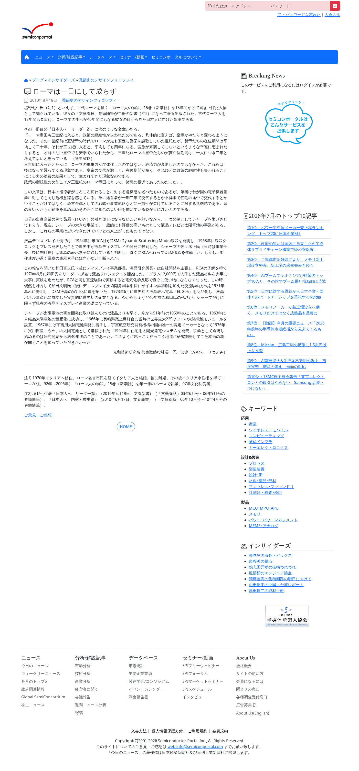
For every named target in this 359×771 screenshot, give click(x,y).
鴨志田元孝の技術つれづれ (272, 567)
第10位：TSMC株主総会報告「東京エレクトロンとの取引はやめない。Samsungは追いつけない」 (286, 382)
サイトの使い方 (250, 673)
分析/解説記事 (69, 57)
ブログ (38, 80)
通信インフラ (260, 441)
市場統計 (136, 665)
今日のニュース (35, 665)
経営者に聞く (86, 689)
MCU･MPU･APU (264, 508)
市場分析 (83, 665)
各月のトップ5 (34, 681)
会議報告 (83, 697)
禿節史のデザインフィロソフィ (106, 80)
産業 (253, 424)
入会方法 (332, 14)
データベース (101, 57)
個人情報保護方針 (167, 731)
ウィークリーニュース (40, 673)
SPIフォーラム (195, 673)
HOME (126, 426)
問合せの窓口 (248, 689)
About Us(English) (252, 713)
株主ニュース (33, 704)
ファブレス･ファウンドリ (271, 486)
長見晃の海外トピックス (270, 555)
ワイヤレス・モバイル (268, 430)
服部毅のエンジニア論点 (270, 573)
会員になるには (250, 681)
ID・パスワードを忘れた (299, 14)
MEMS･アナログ (263, 525)
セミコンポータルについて (174, 57)
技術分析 (83, 673)
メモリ (255, 514)
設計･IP (255, 475)
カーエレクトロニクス (268, 447)
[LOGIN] (335, 6)
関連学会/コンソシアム (149, 681)
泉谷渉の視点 (260, 561)
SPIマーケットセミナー (202, 681)
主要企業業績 (140, 673)
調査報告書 (138, 697)
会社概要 (244, 665)
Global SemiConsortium (43, 697)
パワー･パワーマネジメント (273, 520)
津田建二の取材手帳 (266, 590)
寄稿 (79, 712)
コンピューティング (266, 435)
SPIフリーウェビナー (201, 665)
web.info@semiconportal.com (195, 746)
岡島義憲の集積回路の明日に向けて (280, 578)
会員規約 (220, 731)
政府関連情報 (33, 689)
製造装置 (256, 469)
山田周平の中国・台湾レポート (276, 584)
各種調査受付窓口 (251, 697)
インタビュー (194, 697)
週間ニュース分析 (90, 704)
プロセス (256, 463)
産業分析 (83, 681)
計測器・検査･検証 (265, 492)
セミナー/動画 (131, 57)
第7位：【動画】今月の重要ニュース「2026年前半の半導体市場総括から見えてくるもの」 (286, 328)
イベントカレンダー (146, 689)
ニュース (43, 57)
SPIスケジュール (197, 689)
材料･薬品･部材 (262, 480)
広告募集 (244, 704)
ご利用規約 (197, 731)
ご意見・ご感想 (38, 415)
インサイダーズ (61, 80)
